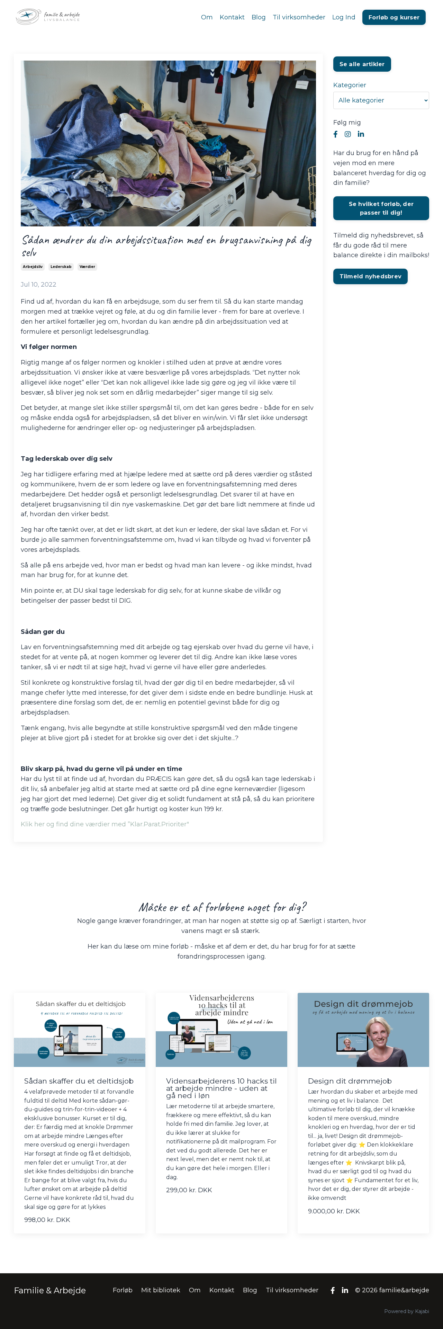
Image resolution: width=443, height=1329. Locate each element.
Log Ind (343, 17)
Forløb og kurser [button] (394, 17)
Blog (259, 17)
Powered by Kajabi (406, 1311)
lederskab (61, 266)
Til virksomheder (299, 17)
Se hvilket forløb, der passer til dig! (381, 208)
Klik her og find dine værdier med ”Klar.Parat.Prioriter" (105, 824)
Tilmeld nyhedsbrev (371, 276)
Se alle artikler (362, 64)
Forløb (123, 1290)
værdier (87, 266)
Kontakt (232, 17)
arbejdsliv (33, 266)
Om (207, 17)
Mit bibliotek (160, 1290)
